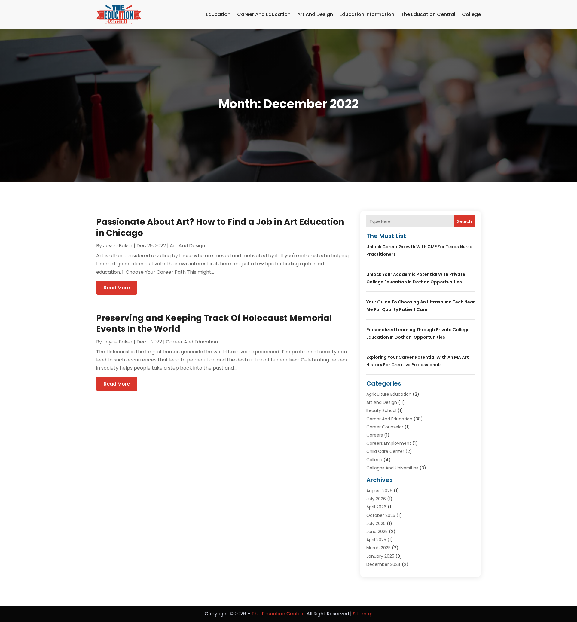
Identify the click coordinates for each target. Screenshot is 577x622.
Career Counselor (384, 427)
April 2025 (376, 540)
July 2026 (376, 499)
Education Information (367, 14)
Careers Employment (388, 443)
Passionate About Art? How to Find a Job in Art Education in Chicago (220, 227)
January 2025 (380, 556)
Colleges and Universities (392, 468)
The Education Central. (278, 613)
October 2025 (380, 515)
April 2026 (376, 507)
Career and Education (264, 14)
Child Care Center (385, 451)
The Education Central (428, 14)
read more (117, 287)
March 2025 (378, 548)
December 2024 (383, 564)
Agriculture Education (388, 394)
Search (464, 221)
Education (218, 14)
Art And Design (315, 14)
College (471, 14)
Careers (374, 435)
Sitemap (363, 613)
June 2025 (377, 532)
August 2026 (379, 491)
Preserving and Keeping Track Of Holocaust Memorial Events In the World (214, 323)
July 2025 (376, 523)
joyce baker (118, 245)
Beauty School (381, 410)
